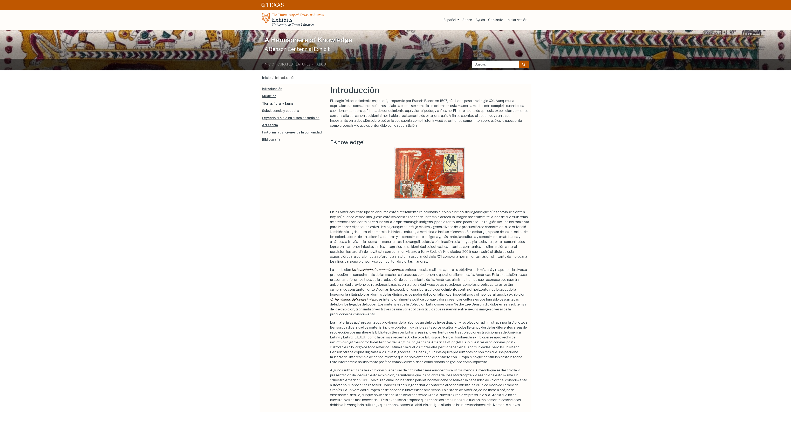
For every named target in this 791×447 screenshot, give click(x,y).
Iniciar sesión (517, 20)
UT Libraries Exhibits (293, 20)
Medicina (269, 96)
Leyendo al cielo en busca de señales (290, 118)
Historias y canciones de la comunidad (292, 132)
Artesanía (270, 125)
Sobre (467, 20)
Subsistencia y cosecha (280, 111)
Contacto (495, 20)
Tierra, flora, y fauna (278, 103)
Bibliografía (271, 140)
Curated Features (294, 64)
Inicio (269, 64)
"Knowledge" (348, 142)
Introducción (272, 89)
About (322, 64)
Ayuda (480, 20)
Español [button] (450, 20)
